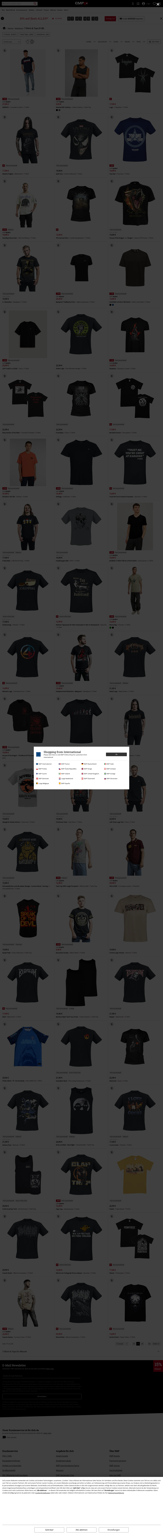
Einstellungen (114, 1530)
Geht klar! (49, 1530)
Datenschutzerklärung (116, 1493)
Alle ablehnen (81, 1530)
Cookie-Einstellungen (42, 1493)
